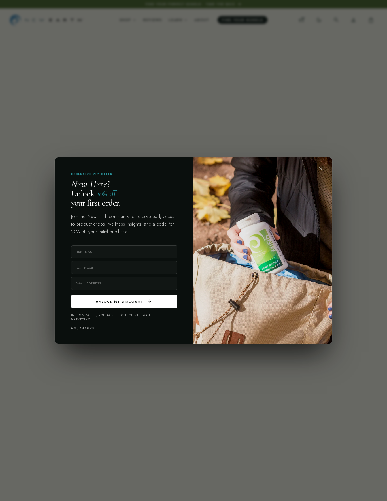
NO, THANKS (83, 328)
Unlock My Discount (124, 301)
